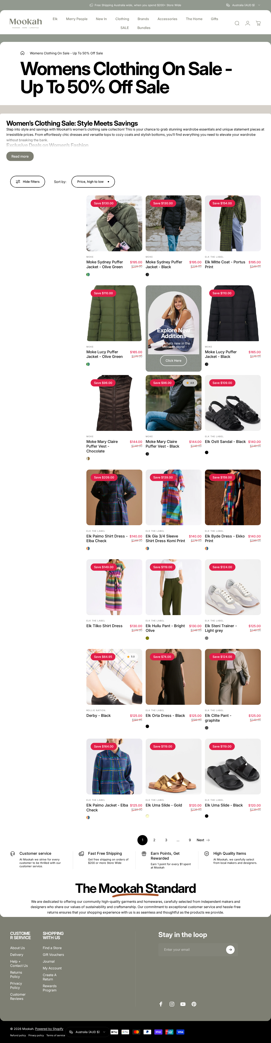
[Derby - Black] (114, 677)
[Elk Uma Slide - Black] (233, 766)
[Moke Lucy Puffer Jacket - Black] (233, 313)
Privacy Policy (16, 985)
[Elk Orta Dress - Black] (174, 677)
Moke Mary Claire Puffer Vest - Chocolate (102, 446)
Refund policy (18, 1035)
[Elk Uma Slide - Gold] (174, 766)
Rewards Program (50, 988)
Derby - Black (98, 715)
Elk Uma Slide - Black (224, 805)
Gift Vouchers (53, 954)
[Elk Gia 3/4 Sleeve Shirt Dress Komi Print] (174, 497)
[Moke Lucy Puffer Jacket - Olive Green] (114, 313)
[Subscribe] (230, 949)
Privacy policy (36, 1035)
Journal (49, 961)
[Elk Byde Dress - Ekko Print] (233, 497)
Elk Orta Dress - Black (165, 715)
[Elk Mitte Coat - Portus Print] (233, 223)
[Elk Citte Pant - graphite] (233, 677)
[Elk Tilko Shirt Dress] (114, 587)
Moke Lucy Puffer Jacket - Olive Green (104, 354)
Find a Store (52, 948)
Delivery (16, 954)
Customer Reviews (18, 996)
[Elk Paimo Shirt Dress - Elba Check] (114, 497)
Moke (90, 257)
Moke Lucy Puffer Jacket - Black (221, 354)
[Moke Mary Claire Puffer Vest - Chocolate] (114, 403)
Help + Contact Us (19, 963)
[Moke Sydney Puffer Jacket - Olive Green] (114, 223)
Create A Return (50, 977)
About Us (17, 948)
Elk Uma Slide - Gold (164, 805)
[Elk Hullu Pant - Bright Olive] (174, 587)
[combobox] (243, 5)
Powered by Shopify (49, 1029)
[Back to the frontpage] (22, 53)
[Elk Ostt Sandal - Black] (233, 403)
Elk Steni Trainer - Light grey (221, 628)
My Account (52, 968)
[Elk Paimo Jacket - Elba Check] (114, 766)
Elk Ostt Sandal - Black (225, 441)
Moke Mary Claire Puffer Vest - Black (162, 444)
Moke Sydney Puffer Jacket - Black (164, 264)
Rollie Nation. (96, 710)
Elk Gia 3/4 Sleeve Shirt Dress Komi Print (165, 538)
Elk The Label (214, 257)
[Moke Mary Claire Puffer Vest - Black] (174, 403)
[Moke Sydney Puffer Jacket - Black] (174, 223)
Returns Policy (16, 974)
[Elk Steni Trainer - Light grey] (233, 587)
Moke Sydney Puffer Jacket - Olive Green (104, 264)
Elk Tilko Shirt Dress (104, 626)
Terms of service (55, 1035)
